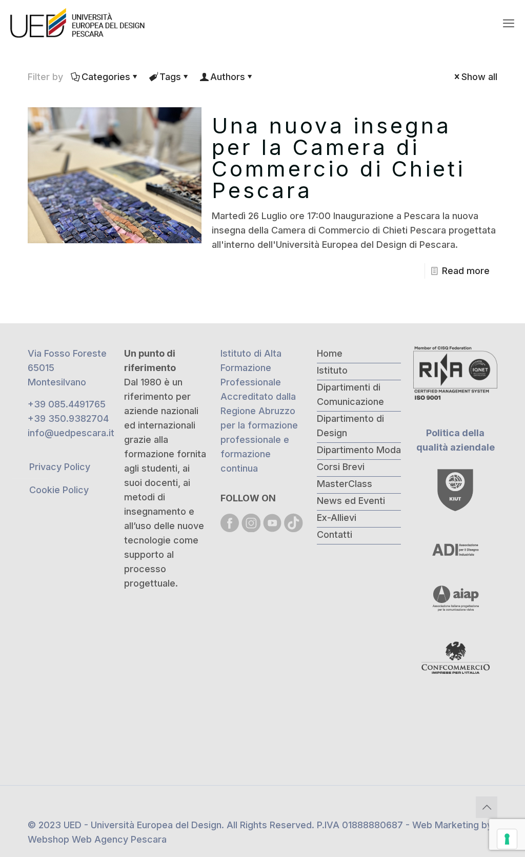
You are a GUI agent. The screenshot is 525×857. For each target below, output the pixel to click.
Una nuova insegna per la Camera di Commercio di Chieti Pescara (338, 157)
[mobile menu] (508, 23)
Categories (106, 76)
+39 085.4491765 (67, 404)
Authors (227, 76)
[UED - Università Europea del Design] (78, 23)
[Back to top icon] (486, 807)
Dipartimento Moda (359, 449)
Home (329, 353)
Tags (170, 76)
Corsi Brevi (341, 466)
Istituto (332, 370)
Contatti (334, 534)
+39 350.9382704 (68, 418)
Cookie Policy (59, 489)
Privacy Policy (59, 466)
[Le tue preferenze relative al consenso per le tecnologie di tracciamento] (507, 839)
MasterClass (344, 483)
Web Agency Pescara (119, 839)
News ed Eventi (351, 500)
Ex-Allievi (336, 517)
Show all (479, 76)
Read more (466, 270)
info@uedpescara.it (71, 432)
